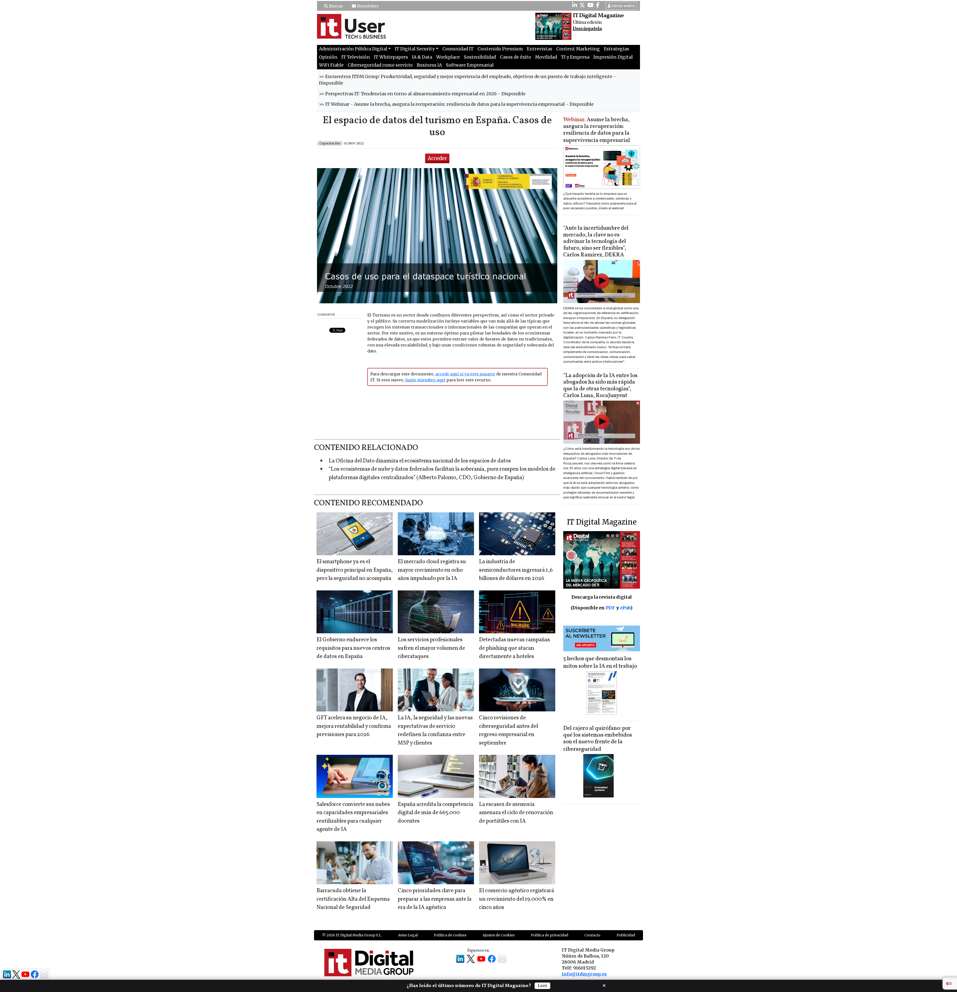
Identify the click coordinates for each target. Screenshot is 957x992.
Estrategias (616, 49)
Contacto (592, 935)
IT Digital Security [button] (415, 49)
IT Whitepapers (391, 57)
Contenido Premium (500, 49)
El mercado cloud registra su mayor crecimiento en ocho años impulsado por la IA (432, 570)
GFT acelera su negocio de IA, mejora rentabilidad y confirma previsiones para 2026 (354, 726)
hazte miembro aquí (425, 379)
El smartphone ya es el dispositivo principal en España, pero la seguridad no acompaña (355, 570)
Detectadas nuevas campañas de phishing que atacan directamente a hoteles (514, 648)
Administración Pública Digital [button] (353, 49)
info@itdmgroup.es (584, 974)
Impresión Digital (613, 57)
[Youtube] (590, 4)
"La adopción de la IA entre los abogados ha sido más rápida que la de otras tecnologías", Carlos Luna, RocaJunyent (600, 386)
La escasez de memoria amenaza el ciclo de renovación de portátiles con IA (516, 813)
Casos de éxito (515, 57)
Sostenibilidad (480, 57)
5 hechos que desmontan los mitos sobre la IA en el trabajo (600, 662)
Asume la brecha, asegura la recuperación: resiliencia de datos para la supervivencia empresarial (596, 130)
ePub (625, 608)
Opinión (328, 57)
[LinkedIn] (574, 4)
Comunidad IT (458, 49)
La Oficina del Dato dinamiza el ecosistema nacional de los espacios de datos (420, 461)
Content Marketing (578, 49)
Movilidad (546, 57)
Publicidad (626, 935)
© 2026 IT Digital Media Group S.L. (352, 935)
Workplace (448, 57)
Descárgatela (587, 28)
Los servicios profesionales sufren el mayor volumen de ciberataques (431, 648)
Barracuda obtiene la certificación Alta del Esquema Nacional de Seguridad (353, 899)
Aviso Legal (408, 935)
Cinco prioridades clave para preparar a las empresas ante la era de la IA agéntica (435, 899)
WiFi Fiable (331, 65)
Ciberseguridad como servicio (380, 65)
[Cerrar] (604, 985)
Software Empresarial (470, 65)
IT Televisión (355, 57)
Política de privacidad (549, 935)
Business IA (429, 65)
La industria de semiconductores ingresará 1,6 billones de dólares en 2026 (516, 570)
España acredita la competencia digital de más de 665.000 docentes (435, 813)
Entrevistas (539, 49)
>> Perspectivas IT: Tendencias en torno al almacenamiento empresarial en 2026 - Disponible (422, 94)
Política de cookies (450, 935)
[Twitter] (582, 4)
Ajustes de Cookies (498, 935)
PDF (610, 608)
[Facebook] (598, 4)
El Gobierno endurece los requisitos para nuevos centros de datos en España (353, 648)
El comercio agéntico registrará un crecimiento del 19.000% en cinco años (516, 899)
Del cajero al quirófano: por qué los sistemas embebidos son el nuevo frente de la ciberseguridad (597, 739)
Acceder (437, 158)
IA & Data (422, 57)
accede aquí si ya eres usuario (465, 373)
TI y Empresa (575, 57)
